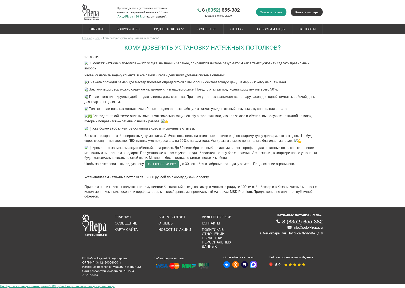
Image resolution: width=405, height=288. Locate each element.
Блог (97, 38)
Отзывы (236, 29)
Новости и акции (271, 29)
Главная (96, 29)
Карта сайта (126, 229)
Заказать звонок (271, 12)
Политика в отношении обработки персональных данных (216, 238)
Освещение (206, 29)
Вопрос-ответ (128, 29)
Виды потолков (167, 29)
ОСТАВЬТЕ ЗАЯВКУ (162, 164)
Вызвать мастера (307, 12)
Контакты (308, 29)
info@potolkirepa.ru (308, 227)
